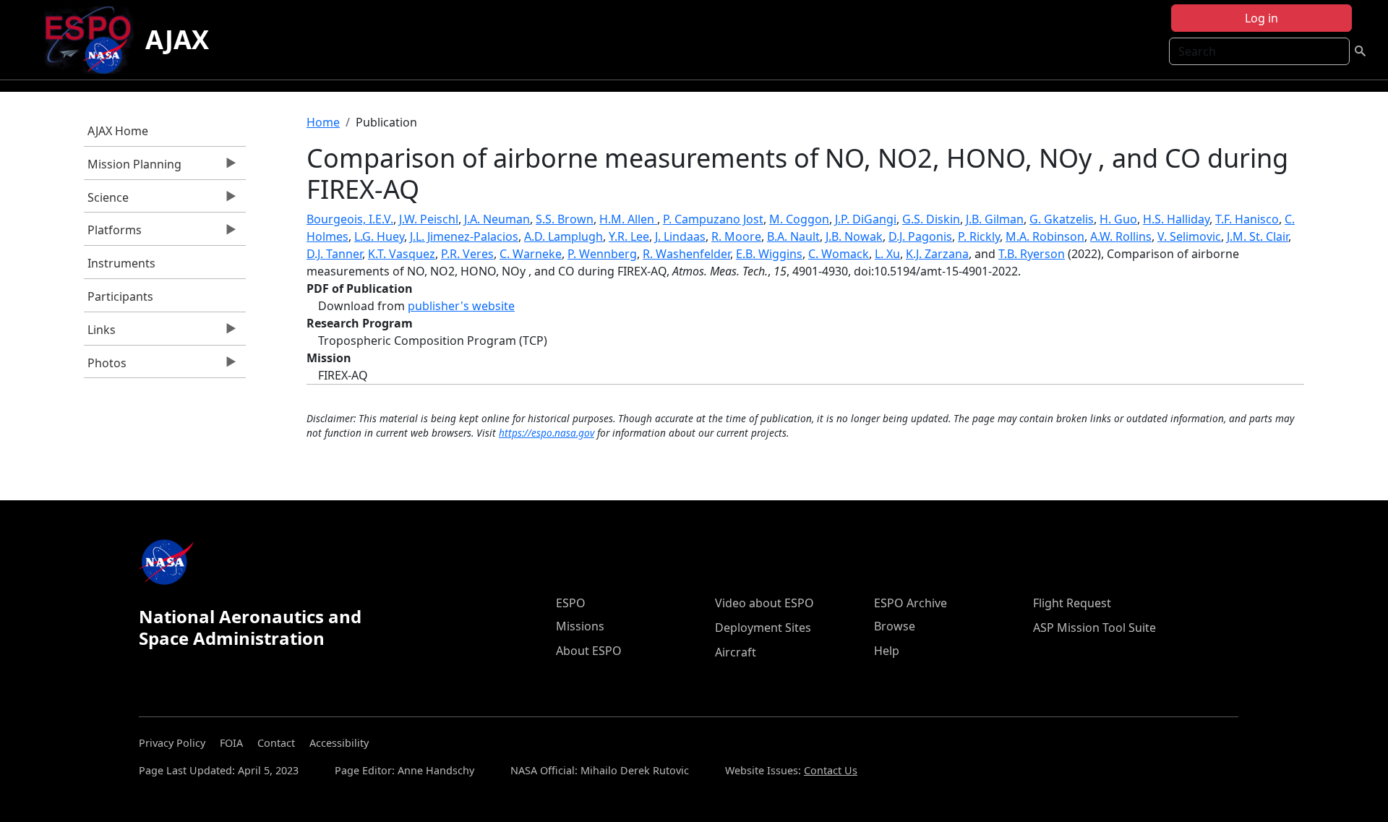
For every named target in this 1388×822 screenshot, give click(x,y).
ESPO (571, 603)
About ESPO (589, 651)
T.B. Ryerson (1031, 254)
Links (100, 333)
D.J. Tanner (334, 254)
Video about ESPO (764, 603)
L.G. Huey (379, 236)
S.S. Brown (565, 219)
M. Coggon (799, 219)
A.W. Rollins (1121, 236)
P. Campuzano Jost (713, 219)
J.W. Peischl (428, 219)
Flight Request (1072, 603)
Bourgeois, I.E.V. (350, 219)
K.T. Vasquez (401, 254)
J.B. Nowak (854, 236)
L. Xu (887, 254)
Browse (894, 626)
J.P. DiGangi (865, 219)
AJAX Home (117, 131)
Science (106, 201)
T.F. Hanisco (1247, 219)
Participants (120, 296)
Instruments (121, 263)
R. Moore (736, 236)
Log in (1261, 18)
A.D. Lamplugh (563, 236)
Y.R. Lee (629, 236)
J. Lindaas (680, 236)
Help (886, 651)
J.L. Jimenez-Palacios (464, 236)
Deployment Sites (763, 627)
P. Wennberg (602, 254)
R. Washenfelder (686, 254)
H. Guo (1118, 219)
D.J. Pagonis (920, 236)
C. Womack (838, 254)
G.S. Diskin (931, 219)
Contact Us (830, 770)
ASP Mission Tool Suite (1094, 627)
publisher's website (461, 306)
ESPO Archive (910, 603)
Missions (580, 626)
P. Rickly (979, 236)
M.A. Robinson (1045, 236)
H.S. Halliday (1176, 219)
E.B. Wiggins (769, 254)
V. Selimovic (1189, 236)
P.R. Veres (467, 254)
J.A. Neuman (497, 219)
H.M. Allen (628, 219)
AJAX (177, 39)
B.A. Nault (793, 236)
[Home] (93, 40)
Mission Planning (132, 167)
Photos (105, 366)
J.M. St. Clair (1257, 236)
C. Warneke (531, 254)
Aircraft (735, 652)
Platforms (113, 233)
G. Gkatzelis (1061, 219)
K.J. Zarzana (937, 254)
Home (323, 122)
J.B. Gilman (995, 219)
